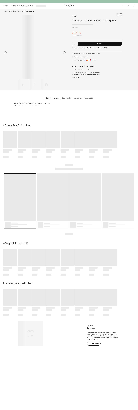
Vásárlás (100, 43)
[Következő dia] (64, 52)
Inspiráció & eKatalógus (22, 6)
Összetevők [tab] (66, 98)
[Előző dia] (5, 52)
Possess (75, 16)
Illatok (14, 11)
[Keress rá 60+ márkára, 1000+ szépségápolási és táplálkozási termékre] (122, 6)
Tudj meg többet (75, 77)
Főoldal (5, 11)
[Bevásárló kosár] (134, 6)
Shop (6, 6)
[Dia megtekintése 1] (23, 84)
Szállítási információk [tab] (83, 98)
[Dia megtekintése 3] (46, 84)
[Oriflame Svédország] (69, 5)
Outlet (10, 11)
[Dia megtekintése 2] (35, 84)
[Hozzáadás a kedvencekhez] (121, 14)
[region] (34, 47)
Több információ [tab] (52, 98)
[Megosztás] (117, 14)
